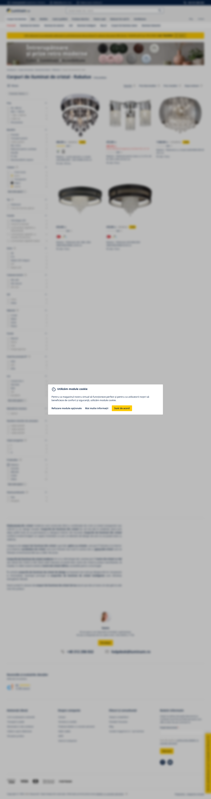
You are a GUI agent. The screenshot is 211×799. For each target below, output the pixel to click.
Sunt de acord (122, 408)
